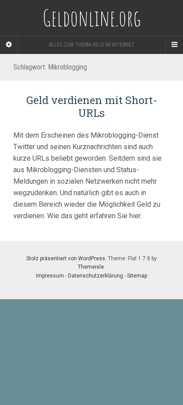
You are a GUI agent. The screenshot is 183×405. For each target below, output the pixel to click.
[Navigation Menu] (174, 45)
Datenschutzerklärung (95, 276)
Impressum (50, 276)
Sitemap (137, 276)
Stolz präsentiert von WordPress (65, 258)
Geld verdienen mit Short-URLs (91, 106)
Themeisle (91, 267)
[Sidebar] (9, 45)
